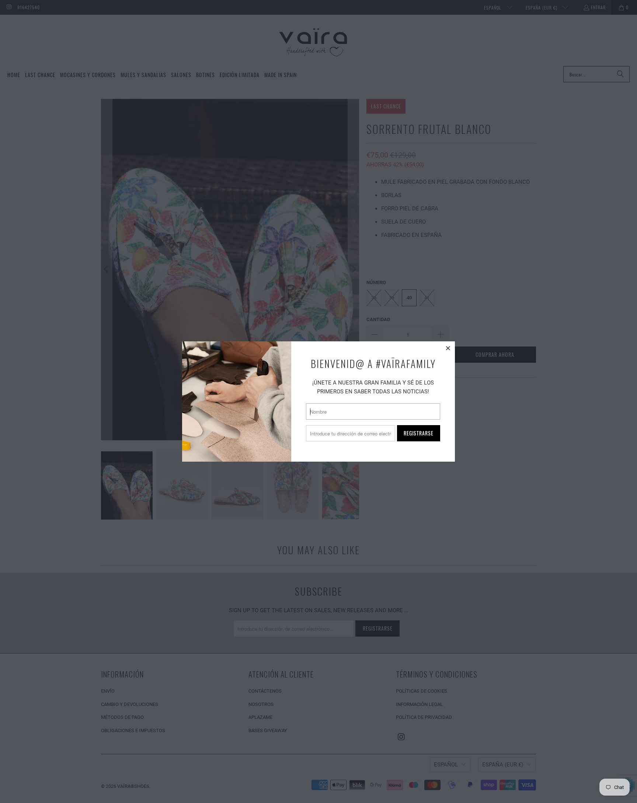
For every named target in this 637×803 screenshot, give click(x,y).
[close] (448, 348)
